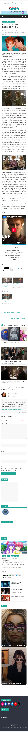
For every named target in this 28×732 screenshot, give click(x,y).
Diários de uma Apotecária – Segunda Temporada (17, 590)
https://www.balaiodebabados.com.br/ (12, 409)
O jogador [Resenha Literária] (10, 342)
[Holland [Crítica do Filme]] (18, 280)
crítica (21, 30)
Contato (3, 712)
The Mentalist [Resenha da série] (11, 361)
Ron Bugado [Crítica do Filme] (10, 312)
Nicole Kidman (11, 32)
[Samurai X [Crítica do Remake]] (5, 596)
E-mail (3, 451)
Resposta (23, 412)
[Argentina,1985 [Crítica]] (7, 296)
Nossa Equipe (4, 715)
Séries (8, 556)
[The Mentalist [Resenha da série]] (14, 347)
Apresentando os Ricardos (14, 30)
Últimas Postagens (10, 21)
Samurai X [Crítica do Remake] (17, 596)
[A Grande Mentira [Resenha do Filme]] (14, 367)
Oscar (15, 32)
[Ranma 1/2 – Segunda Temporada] (14, 541)
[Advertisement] (9, 492)
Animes (4, 556)
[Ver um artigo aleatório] (25, 16)
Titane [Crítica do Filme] (19, 318)
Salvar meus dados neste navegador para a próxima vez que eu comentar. (12, 469)
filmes (24, 30)
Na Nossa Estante (18, 29)
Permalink (12, 396)
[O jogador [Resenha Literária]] (14, 328)
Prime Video (19, 32)
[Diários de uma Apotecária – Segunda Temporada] (5, 588)
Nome (3, 443)
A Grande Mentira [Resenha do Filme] (13, 381)
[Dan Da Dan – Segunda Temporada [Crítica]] (5, 581)
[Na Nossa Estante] (2, 16)
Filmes (4, 21)
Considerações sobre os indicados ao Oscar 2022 (7, 285)
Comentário (4, 423)
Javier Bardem (5, 32)
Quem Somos (4, 717)
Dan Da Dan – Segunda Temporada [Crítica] (16, 583)
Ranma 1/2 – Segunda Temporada (15, 3)
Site (2, 459)
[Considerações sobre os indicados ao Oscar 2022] (7, 280)
